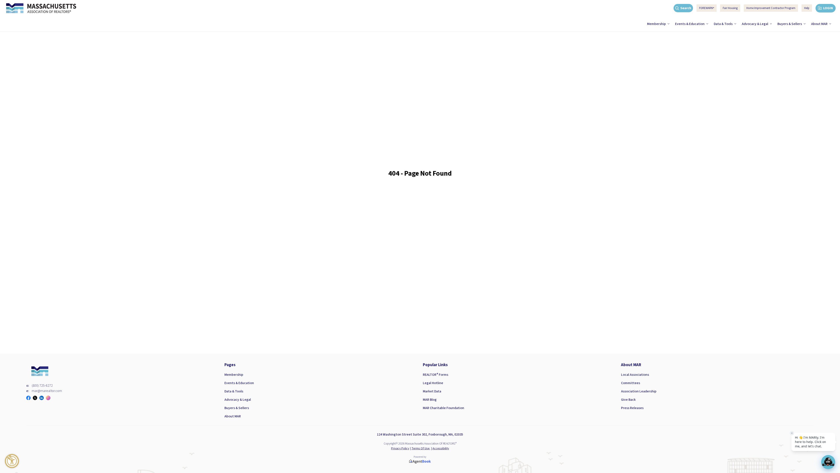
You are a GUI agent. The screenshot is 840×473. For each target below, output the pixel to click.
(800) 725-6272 (42, 385)
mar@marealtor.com (47, 390)
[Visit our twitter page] (36, 398)
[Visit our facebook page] (29, 398)
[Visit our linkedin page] (42, 398)
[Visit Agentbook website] (420, 461)
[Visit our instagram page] (49, 398)
